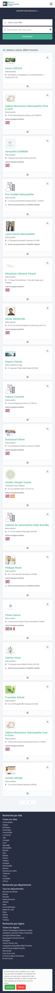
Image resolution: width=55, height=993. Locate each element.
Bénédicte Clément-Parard (20, 273)
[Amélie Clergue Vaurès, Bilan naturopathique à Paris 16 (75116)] (10, 474)
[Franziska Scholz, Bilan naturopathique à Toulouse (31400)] (10, 690)
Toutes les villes (10, 819)
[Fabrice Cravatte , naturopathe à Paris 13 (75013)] (10, 389)
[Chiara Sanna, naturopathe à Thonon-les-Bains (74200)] (10, 607)
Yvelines (6, 920)
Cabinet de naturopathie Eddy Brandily (27, 525)
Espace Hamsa (13, 361)
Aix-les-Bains (8, 822)
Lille (4, 838)
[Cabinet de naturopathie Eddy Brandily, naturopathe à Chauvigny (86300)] (10, 517)
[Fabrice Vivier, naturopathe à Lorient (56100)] (10, 650)
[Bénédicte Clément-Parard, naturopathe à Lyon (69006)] (10, 266)
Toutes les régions (11, 927)
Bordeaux (6, 827)
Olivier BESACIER (15, 318)
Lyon (4, 843)
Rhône (5, 915)
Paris (5, 912)
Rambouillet (7, 866)
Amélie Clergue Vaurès (18, 482)
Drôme (5, 894)
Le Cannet (7, 835)
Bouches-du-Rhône (10, 892)
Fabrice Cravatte (14, 396)
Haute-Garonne (9, 899)
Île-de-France (8, 958)
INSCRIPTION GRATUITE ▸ (26, 11)
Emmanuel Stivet (15, 439)
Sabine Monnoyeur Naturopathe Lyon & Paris (26, 734)
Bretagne (6, 941)
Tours (5, 876)
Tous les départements (13, 889)
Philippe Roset (13, 567)
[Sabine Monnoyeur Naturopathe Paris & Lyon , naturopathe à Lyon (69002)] (10, 98)
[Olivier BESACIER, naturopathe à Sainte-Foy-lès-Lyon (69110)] (10, 311)
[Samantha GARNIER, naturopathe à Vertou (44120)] (10, 144)
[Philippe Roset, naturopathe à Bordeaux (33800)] (10, 560)
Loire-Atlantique (9, 907)
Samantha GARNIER (16, 151)
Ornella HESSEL (14, 778)
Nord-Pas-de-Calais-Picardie (14, 948)
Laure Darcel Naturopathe (20, 234)
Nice (4, 853)
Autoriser (10, 987)
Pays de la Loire (9, 953)
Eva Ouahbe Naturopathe (19, 194)
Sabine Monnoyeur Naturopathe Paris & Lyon (26, 107)
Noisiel (5, 856)
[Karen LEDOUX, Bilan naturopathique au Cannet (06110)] (10, 60)
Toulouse (6, 873)
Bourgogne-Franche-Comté (13, 938)
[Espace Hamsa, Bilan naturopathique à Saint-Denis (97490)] (10, 354)
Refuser (21, 987)
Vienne (5, 917)
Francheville (7, 833)
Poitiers (6, 861)
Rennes (5, 868)
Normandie (7, 951)
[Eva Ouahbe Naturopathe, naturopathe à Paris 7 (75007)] (10, 187)
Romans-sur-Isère (10, 871)
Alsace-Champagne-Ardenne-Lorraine (17, 930)
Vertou (5, 881)
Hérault (5, 902)
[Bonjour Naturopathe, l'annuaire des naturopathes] (11, 4)
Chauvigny (7, 830)
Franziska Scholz (14, 697)
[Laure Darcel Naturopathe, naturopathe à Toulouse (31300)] (10, 226)
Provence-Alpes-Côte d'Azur (13, 956)
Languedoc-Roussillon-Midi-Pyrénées (17, 946)
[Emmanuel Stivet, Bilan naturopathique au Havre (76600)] (10, 432)
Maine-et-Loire (8, 910)
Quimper (6, 863)
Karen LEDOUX (13, 68)
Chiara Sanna (12, 615)
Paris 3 (5, 858)
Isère (4, 904)
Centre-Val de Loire (10, 943)
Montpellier (7, 848)
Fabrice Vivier (13, 657)
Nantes (5, 850)
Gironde (6, 897)
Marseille (6, 845)
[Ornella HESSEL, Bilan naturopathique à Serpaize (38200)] (10, 770)
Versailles (6, 879)
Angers (5, 825)
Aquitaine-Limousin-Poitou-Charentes (17, 933)
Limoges (6, 840)
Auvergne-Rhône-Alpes (12, 935)
